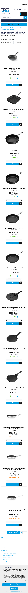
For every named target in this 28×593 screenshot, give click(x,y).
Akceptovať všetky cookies (9, 584)
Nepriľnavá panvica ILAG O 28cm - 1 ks (14, 267)
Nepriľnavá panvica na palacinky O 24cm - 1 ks (14, 348)
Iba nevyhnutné (14, 588)
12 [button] (11, 42)
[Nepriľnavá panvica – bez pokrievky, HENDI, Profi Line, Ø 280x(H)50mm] (14, 456)
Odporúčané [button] (11, 39)
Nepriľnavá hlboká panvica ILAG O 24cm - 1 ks (14, 149)
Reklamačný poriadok (7, 557)
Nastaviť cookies (21, 584)
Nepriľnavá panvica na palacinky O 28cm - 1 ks (14, 387)
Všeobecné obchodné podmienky (9, 553)
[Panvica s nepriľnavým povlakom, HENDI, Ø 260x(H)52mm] (14, 56)
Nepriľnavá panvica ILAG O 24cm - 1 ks (14, 228)
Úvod (2, 27)
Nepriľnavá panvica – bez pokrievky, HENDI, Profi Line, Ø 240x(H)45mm (14, 428)
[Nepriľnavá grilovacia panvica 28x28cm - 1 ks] (14, 97)
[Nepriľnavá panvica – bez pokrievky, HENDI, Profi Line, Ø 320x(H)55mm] (14, 496)
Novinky (3, 548)
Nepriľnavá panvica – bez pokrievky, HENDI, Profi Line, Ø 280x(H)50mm (14, 469)
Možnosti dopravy (6, 559)
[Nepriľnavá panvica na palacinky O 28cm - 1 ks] (14, 375)
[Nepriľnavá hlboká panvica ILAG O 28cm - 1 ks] (14, 176)
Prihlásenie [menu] (24, 4)
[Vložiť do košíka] (12, 85)
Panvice (4, 29)
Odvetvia (4, 546)
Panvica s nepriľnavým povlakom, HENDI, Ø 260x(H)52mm (14, 69)
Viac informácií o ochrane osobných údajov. (14, 591)
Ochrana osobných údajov (7, 555)
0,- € (23, 14)
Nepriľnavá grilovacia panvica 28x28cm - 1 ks (14, 109)
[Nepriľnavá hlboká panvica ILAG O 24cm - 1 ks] (14, 136)
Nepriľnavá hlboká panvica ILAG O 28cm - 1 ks (14, 188)
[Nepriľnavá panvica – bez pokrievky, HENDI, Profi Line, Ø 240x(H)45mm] (14, 415)
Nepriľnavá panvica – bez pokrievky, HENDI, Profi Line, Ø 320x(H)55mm (14, 509)
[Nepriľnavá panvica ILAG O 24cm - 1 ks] (14, 216)
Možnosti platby (5, 561)
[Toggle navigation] (14, 20)
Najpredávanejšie (6, 544)
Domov (3, 540)
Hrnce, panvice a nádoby (17, 27)
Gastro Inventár (7, 27)
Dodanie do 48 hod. (9, 2)
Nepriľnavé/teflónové (11, 29)
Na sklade (19, 42)
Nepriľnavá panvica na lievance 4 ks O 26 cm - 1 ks (14, 308)
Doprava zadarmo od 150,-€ (18, 2)
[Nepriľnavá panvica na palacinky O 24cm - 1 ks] (14, 336)
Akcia (3, 542)
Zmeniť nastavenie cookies (8, 563)
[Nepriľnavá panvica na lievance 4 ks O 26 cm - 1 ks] (14, 295)
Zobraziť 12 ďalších (12, 532)
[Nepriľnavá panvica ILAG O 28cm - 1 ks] (14, 255)
